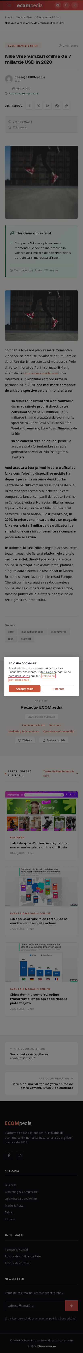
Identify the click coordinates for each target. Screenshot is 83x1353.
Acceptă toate (24, 688)
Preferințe (58, 688)
